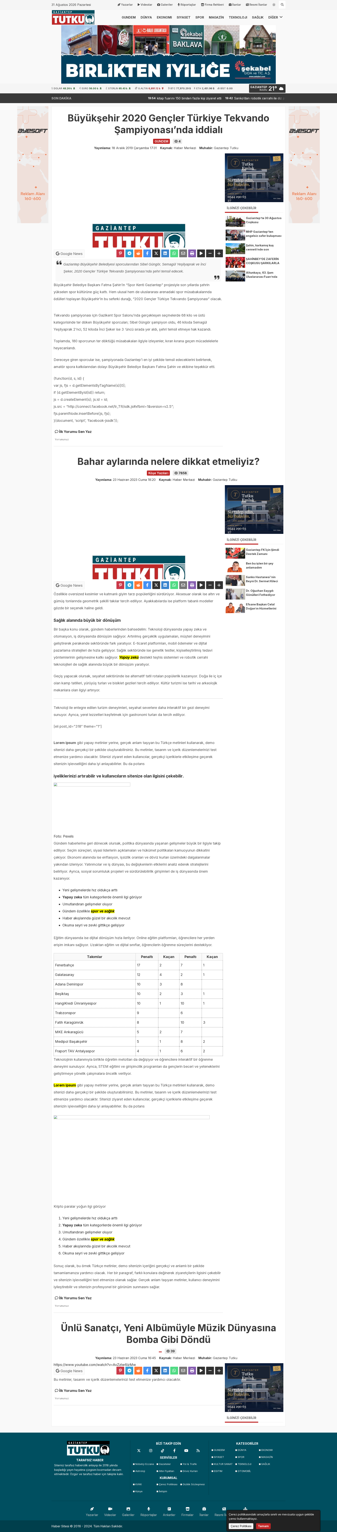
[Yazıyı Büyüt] (219, 253)
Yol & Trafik (190, 1464)
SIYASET (184, 17)
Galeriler (167, 4)
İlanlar (236, 4)
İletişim (163, 1491)
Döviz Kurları (190, 1471)
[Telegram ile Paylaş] (129, 253)
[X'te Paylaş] (156, 253)
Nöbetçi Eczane (144, 1464)
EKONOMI (164, 17)
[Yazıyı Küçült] (210, 253)
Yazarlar (127, 4)
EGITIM (218, 1471)
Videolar (146, 4)
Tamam (263, 1526)
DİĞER (273, 17)
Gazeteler (165, 1464)
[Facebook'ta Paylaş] (147, 253)
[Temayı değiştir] (274, 4)
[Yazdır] (192, 253)
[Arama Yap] (282, 4)
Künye (139, 1491)
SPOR (199, 17)
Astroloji (140, 1471)
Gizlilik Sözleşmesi (193, 1484)
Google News (70, 254)
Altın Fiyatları (166, 1471)
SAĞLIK (257, 17)
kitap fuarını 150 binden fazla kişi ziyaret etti (156, 98)
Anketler (169, 1515)
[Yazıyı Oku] (201, 253)
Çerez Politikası (168, 1484)
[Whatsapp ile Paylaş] (174, 253)
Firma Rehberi (214, 4)
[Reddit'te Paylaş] (138, 253)
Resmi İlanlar (258, 4)
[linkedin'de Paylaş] (165, 253)
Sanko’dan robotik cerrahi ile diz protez (230, 98)
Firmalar (187, 1515)
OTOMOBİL (244, 1471)
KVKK (138, 1484)
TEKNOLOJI (238, 17)
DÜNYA (146, 17)
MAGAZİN (216, 17)
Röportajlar (188, 4)
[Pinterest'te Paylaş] (120, 253)
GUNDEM (129, 17)
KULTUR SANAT (223, 1464)
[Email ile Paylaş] (183, 253)
